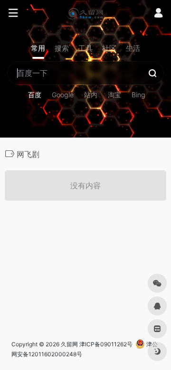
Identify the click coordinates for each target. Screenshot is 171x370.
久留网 (69, 344)
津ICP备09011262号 (106, 344)
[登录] (158, 14)
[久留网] (85, 13)
